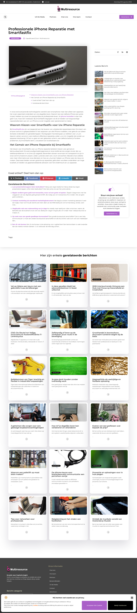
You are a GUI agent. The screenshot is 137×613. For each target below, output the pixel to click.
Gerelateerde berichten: (40, 103)
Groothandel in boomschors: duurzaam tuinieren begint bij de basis (107, 334)
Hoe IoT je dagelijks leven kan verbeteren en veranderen (65, 427)
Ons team (77, 17)
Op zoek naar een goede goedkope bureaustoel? (30, 216)
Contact (89, 17)
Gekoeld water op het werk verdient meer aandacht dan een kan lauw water (116, 142)
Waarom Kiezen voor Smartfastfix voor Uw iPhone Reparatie (52, 95)
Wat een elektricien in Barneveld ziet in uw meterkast (116, 155)
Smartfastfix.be (18, 129)
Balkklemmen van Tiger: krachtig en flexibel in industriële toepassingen (27, 380)
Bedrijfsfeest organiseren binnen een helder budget (116, 135)
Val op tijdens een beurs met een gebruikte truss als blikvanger (115, 72)
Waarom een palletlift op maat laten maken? (25, 473)
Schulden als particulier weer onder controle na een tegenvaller (115, 114)
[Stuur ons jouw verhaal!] (112, 189)
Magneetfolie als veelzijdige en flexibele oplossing (106, 380)
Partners (53, 17)
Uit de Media (54, 584)
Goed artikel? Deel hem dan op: (43, 100)
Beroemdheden (55, 581)
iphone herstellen (67, 116)
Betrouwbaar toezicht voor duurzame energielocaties (113, 169)
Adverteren (53, 592)
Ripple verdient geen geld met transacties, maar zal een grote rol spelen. (39, 193)
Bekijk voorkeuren (120, 605)
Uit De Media (40, 17)
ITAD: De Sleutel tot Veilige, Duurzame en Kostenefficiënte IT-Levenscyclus (26, 334)
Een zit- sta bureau (19, 224)
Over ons (64, 17)
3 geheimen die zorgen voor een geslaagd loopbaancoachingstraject (27, 427)
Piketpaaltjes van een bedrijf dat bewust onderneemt (114, 86)
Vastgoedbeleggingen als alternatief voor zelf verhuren (116, 128)
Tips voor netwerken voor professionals (23, 520)
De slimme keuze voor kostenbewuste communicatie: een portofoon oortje (68, 474)
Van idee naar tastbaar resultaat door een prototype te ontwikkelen (116, 93)
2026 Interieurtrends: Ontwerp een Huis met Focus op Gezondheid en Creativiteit (108, 288)
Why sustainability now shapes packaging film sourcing (114, 107)
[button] (132, 598)
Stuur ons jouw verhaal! (112, 195)
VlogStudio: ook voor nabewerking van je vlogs (29, 208)
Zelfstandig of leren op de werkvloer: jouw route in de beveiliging (64, 334)
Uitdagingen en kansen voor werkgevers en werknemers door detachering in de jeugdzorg (115, 80)
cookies (35, 605)
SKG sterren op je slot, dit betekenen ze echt (116, 121)
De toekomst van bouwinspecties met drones (115, 148)
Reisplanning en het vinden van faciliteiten (66, 520)
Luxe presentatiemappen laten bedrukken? (28, 187)
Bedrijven (15, 38)
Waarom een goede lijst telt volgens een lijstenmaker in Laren (116, 100)
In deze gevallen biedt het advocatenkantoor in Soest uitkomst (116, 162)
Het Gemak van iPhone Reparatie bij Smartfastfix (48, 97)
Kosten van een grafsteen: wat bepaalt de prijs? (106, 427)
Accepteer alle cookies (94, 605)
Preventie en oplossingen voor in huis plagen (107, 473)
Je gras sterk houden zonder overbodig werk (65, 380)
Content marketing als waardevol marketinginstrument (33, 201)
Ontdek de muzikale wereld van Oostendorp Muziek (107, 520)
